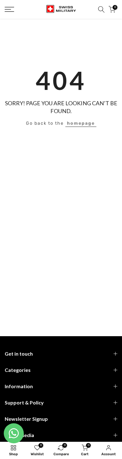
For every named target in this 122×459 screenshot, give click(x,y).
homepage (81, 123)
